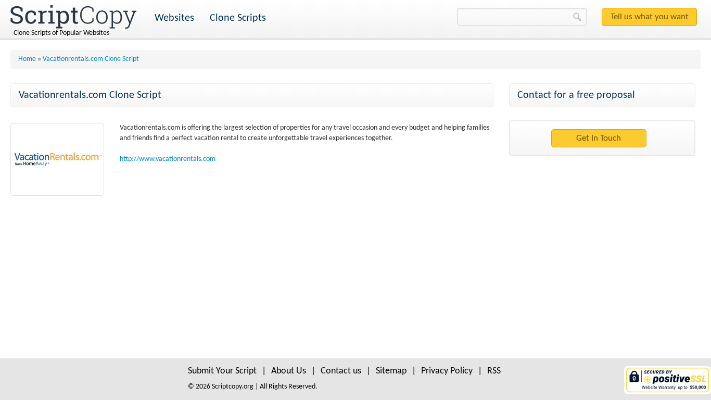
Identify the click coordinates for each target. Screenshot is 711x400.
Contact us (341, 371)
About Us (288, 371)
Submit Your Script (222, 371)
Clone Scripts (238, 18)
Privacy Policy (447, 371)
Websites (174, 18)
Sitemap (391, 371)
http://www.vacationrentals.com (167, 159)
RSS (494, 371)
